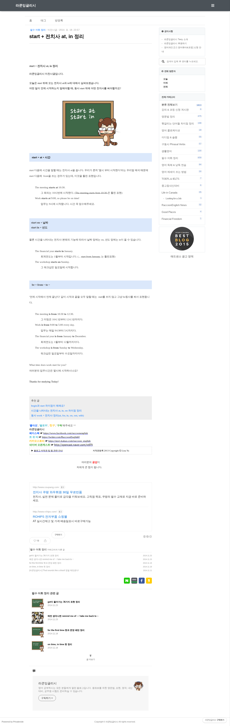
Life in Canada (181, 192)
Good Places (181, 211)
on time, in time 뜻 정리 (39, 567)
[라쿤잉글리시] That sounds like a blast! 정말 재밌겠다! (54, 570)
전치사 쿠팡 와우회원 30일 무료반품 (57, 492)
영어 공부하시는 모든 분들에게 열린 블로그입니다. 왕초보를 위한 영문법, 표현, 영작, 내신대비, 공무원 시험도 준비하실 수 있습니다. (85, 689)
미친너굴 (52, 29)
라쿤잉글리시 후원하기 (175, 43)
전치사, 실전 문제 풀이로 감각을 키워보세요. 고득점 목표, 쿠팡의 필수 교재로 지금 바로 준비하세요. (89, 498)
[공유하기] (45, 540)
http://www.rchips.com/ (45, 511)
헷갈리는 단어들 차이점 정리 (181, 123)
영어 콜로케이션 (181, 130)
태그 (43, 20)
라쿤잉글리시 (26, 5)
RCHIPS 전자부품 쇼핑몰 (50, 516)
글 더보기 (90, 659)
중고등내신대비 (181, 185)
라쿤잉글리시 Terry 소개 (176, 39)
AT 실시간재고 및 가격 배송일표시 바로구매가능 (62, 521)
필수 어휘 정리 (38, 29)
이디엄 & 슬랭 (181, 137)
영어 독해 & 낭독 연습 (181, 164)
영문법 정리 (181, 116)
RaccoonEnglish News (181, 204)
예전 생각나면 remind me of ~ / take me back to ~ (51, 559)
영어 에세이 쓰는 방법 (181, 171)
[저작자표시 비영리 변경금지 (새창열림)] (147, 536)
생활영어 (181, 151)
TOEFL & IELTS (181, 178)
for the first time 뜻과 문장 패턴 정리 (45, 563)
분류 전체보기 (169, 104)
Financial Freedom (181, 218)
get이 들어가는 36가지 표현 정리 (44, 555)
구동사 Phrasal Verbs (181, 144)
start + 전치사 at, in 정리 (56, 36)
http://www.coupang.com (46, 487)
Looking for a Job (183, 198)
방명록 (59, 20)
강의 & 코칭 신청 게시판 (181, 109)
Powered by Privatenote (13, 722)
